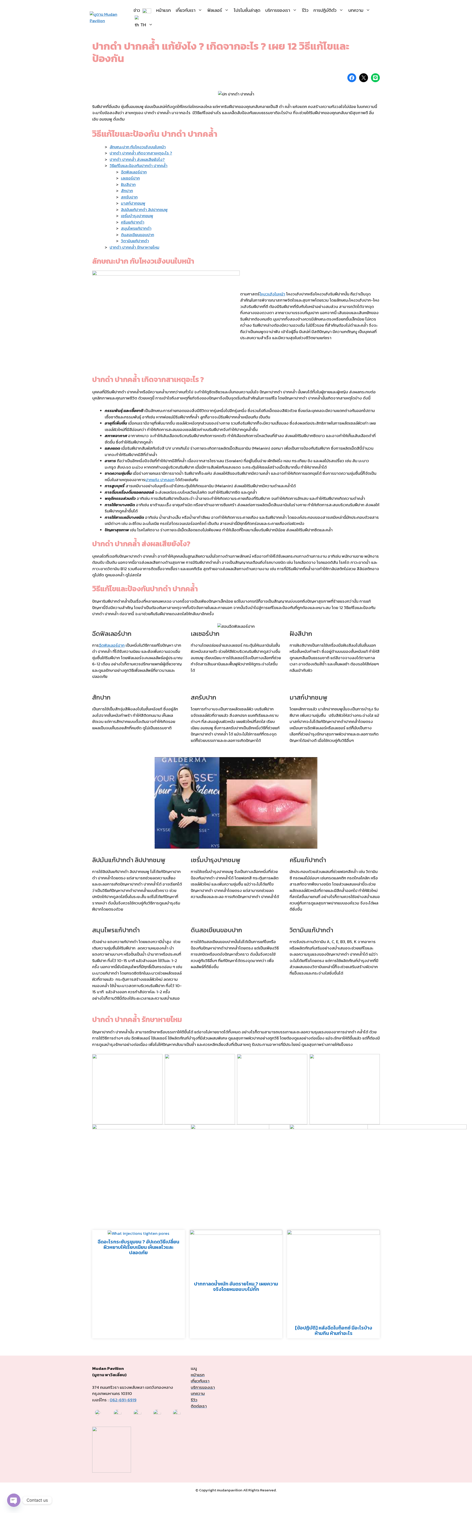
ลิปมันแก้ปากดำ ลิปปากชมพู (144, 209)
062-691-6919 (123, 1400)
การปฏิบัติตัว (325, 10)
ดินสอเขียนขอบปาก (137, 234)
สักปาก (127, 190)
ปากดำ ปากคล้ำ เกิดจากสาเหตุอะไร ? (141, 153)
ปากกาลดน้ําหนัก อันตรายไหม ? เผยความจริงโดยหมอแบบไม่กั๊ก (236, 1286)
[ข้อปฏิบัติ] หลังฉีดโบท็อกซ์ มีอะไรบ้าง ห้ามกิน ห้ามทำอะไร (333, 1330)
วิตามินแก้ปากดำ (135, 241)
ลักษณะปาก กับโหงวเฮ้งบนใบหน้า (138, 147)
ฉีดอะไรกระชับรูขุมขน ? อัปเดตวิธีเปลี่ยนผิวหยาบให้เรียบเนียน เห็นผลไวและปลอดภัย (138, 1247)
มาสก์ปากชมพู (133, 203)
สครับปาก (129, 197)
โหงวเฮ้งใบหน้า (272, 294)
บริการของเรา (277, 10)
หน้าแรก (163, 10)
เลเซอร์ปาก (130, 178)
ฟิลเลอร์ (214, 10)
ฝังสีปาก (128, 184)
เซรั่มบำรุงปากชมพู (137, 216)
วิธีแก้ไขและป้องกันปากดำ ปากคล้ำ (138, 165)
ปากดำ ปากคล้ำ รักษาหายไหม (134, 247)
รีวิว (305, 10)
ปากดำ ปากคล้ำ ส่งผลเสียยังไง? (137, 159)
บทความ (355, 10)
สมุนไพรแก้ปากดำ (136, 228)
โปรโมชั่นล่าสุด (247, 10)
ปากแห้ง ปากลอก (160, 479)
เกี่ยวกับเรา (185, 10)
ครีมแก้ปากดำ (132, 222)
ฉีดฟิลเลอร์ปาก (134, 172)
